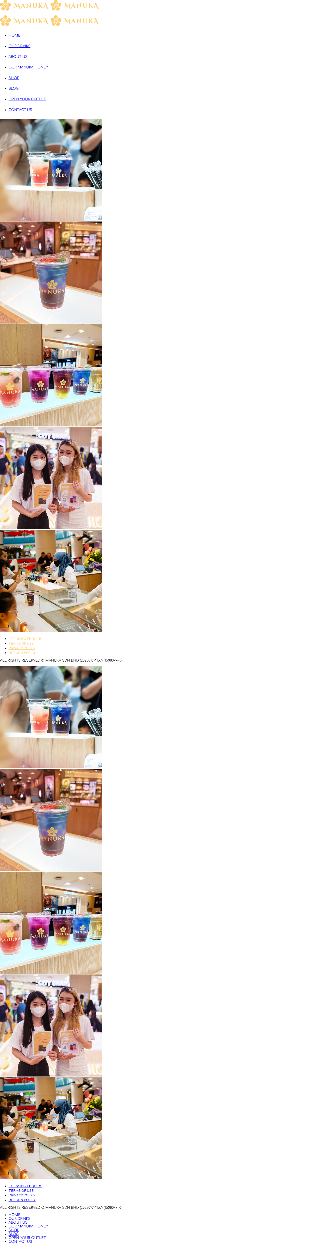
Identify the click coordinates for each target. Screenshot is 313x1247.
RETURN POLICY (22, 652)
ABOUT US (18, 57)
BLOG (14, 89)
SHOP (14, 78)
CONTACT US (20, 110)
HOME (14, 35)
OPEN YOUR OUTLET (27, 99)
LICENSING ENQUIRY (25, 638)
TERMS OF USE (21, 643)
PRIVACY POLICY (22, 648)
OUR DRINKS (19, 46)
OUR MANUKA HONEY (28, 67)
